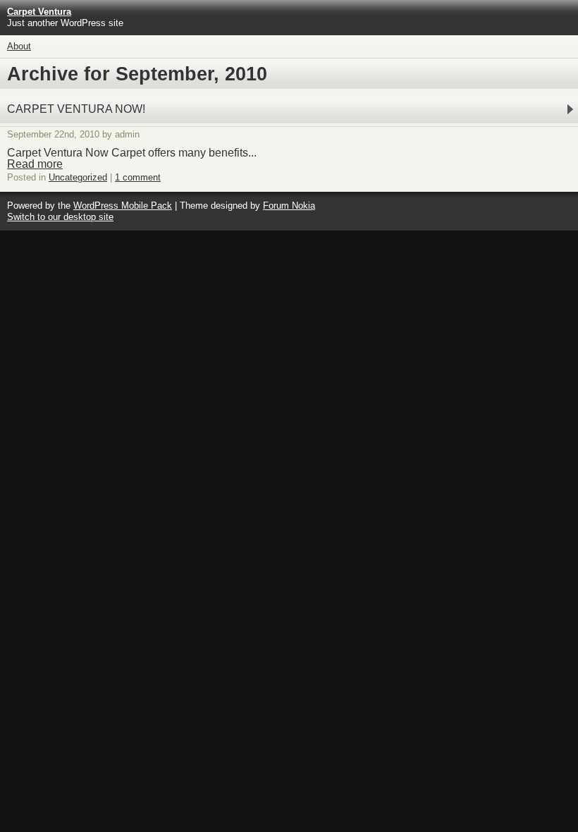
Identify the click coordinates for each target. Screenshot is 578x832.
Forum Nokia (289, 205)
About (19, 46)
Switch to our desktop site (60, 217)
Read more (35, 164)
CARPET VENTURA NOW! (76, 109)
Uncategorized (78, 177)
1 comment (138, 177)
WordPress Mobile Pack (122, 205)
